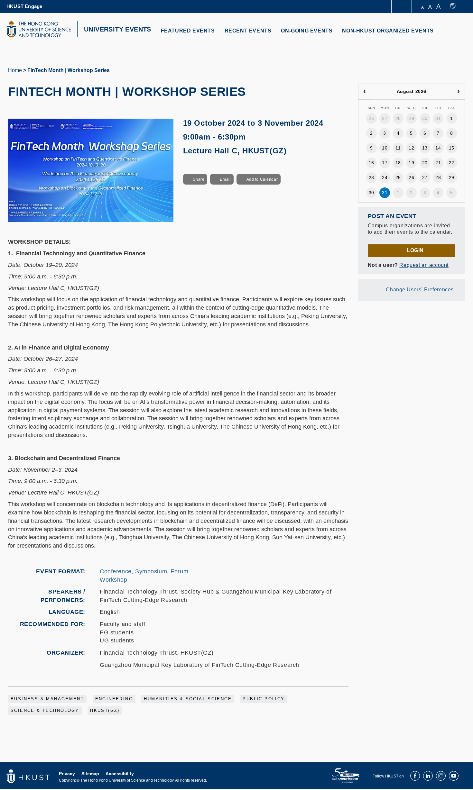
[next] (458, 91)
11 (398, 147)
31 (438, 118)
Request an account (423, 265)
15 (451, 147)
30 (425, 118)
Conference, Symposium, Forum (144, 571)
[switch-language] (456, 6)
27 (384, 118)
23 (371, 177)
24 (384, 177)
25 (398, 177)
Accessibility (120, 773)
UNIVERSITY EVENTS (117, 29)
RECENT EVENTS (248, 30)
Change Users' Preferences (420, 289)
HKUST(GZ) (105, 710)
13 (425, 147)
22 (451, 162)
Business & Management (47, 699)
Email (225, 179)
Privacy (67, 773)
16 (371, 162)
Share (198, 179)
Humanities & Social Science (188, 699)
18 (398, 162)
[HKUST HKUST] (38, 29)
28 (398, 118)
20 (425, 162)
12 (411, 147)
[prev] (364, 91)
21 (438, 162)
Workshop (113, 580)
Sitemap (90, 773)
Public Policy (263, 699)
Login (415, 250)
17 (384, 162)
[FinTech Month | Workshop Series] (90, 169)
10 (384, 147)
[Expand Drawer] (402, 6)
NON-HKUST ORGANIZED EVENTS (388, 30)
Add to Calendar (262, 179)
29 (411, 118)
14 (438, 147)
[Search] (456, 34)
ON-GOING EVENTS (306, 30)
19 (411, 162)
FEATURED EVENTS (188, 30)
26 (371, 118)
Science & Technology (45, 710)
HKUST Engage (24, 6)
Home (15, 70)
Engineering (114, 699)
